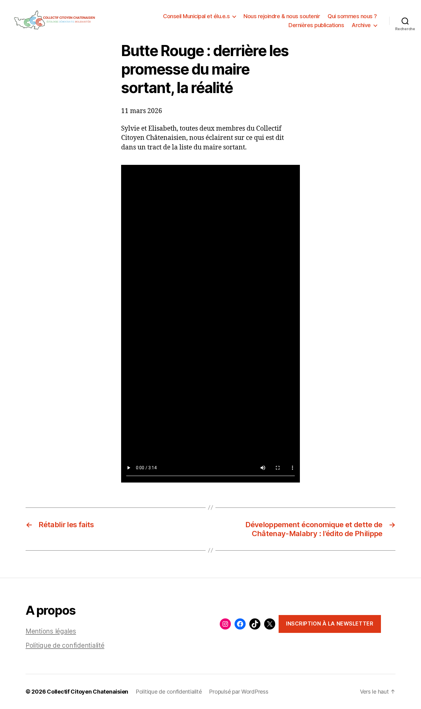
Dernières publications (316, 25)
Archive (361, 25)
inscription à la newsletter (329, 624)
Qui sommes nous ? (352, 16)
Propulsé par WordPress (238, 691)
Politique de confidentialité (65, 645)
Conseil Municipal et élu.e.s (196, 16)
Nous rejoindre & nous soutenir (281, 16)
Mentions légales (51, 631)
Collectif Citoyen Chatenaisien (87, 691)
